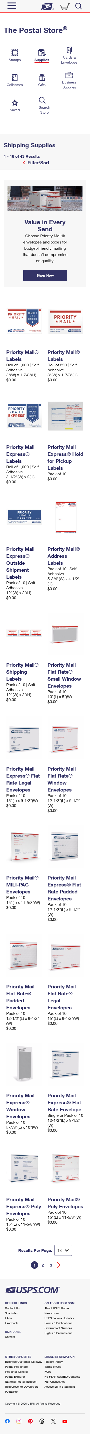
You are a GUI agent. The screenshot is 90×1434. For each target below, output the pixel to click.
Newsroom (51, 1313)
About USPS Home (56, 1308)
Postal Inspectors (16, 1366)
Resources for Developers (21, 1386)
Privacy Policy (53, 1361)
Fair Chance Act (54, 1381)
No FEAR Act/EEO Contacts (62, 1376)
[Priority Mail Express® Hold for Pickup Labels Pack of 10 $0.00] (66, 416)
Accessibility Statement (59, 1386)
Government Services (58, 1328)
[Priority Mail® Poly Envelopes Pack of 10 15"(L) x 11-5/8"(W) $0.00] (66, 1168)
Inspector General (16, 1371)
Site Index (11, 1313)
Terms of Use (52, 1366)
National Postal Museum (20, 1381)
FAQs (8, 1318)
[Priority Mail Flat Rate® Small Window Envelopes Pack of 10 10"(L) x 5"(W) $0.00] (66, 634)
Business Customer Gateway (23, 1361)
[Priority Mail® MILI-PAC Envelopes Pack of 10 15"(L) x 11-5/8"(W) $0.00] (24, 846)
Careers (10, 1336)
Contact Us (12, 1308)
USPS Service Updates (59, 1318)
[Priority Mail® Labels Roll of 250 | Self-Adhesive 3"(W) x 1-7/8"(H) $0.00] (66, 321)
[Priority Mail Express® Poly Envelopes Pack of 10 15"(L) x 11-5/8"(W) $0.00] (24, 1168)
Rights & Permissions (58, 1333)
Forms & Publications (58, 1323)
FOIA (47, 1371)
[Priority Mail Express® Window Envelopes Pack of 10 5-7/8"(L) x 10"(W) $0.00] (24, 1064)
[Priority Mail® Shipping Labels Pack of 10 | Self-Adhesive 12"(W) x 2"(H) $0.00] (24, 634)
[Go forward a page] (59, 1265)
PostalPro (11, 1391)
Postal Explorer (15, 1376)
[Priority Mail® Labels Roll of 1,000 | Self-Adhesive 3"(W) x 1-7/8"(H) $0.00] (24, 321)
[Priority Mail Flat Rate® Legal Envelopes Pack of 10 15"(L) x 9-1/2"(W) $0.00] (66, 955)
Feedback (11, 1323)
